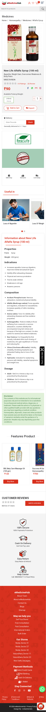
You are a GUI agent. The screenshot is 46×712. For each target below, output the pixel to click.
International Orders (22, 630)
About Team (22, 596)
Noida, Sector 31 (22, 643)
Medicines (27, 20)
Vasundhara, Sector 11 (22, 653)
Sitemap (22, 610)
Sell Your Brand (22, 619)
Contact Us (22, 603)
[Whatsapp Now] (42, 689)
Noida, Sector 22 (22, 650)
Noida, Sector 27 (22, 646)
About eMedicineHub (22, 599)
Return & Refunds (30, 698)
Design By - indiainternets (23, 709)
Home (4, 20)
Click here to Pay (42, 358)
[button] (22, 231)
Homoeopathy (15, 20)
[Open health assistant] (40, 706)
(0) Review (31, 84)
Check (30, 122)
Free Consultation (22, 623)
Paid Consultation (22, 626)
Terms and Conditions (16, 698)
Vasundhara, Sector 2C (22, 657)
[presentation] (4, 464)
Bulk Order (22, 633)
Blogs (22, 606)
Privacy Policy (5, 698)
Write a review (34, 503)
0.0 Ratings (22, 84)
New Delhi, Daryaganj (22, 661)
